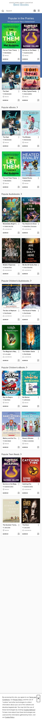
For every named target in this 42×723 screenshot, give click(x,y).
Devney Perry (8, 267)
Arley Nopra (7, 441)
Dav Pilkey (7, 400)
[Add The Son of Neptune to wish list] (18, 319)
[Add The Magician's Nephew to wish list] (18, 360)
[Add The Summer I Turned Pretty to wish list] (18, 534)
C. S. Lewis (7, 354)
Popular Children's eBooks (13, 367)
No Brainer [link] (25, 397)
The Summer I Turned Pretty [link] (10, 525)
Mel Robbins (7, 53)
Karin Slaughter (28, 267)
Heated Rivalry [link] (27, 178)
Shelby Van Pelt (8, 226)
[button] (18, 50)
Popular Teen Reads (10, 454)
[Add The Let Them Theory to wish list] (18, 59)
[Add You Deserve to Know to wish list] (38, 233)
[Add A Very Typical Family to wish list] (38, 100)
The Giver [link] (25, 525)
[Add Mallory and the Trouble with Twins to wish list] (18, 447)
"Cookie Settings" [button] (29, 710)
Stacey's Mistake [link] (27, 438)
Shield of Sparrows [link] (9, 265)
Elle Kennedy (7, 94)
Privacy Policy (17, 700)
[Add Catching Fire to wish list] (38, 493)
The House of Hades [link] (29, 311)
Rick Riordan (7, 313)
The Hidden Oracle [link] (28, 351)
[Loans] (35, 11)
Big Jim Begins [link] (8, 397)
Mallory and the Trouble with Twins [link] (10, 438)
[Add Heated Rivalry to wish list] (38, 187)
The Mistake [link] (26, 137)
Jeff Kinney (27, 400)
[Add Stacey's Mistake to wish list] (38, 447)
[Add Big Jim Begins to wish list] (18, 406)
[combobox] (16, 11)
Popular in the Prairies (21, 18)
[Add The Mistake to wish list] (38, 146)
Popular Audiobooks (10, 194)
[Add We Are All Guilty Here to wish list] (38, 274)
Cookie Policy (9, 717)
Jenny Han (7, 527)
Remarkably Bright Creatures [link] (10, 224)
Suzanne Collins (28, 53)
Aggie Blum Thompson (30, 226)
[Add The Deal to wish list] (18, 100)
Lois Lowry (27, 527)
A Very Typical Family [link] (29, 91)
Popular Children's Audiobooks (15, 281)
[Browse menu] (39, 10)
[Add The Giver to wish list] (38, 534)
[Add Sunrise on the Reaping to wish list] (38, 59)
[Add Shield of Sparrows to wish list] (18, 274)
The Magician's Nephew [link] (10, 351)
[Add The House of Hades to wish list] (38, 319)
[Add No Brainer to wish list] (38, 406)
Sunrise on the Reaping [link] (29, 50)
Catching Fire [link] (26, 484)
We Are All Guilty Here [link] (29, 265)
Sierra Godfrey (28, 94)
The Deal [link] (6, 91)
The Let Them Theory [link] (10, 50)
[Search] (2, 10)
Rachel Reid (27, 180)
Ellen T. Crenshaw (29, 441)
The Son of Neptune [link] (9, 311)
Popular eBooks (8, 107)
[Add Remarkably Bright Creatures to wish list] (18, 233)
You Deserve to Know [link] (29, 224)
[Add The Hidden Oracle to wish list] (38, 360)
